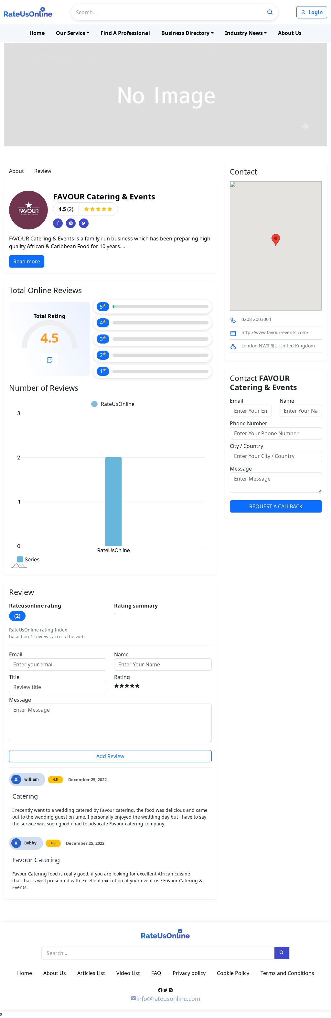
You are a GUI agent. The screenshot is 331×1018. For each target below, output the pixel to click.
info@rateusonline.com (168, 998)
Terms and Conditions (287, 973)
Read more (26, 261)
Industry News (244, 33)
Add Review (110, 756)
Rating (122, 677)
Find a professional (125, 33)
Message (20, 699)
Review (42, 171)
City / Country (246, 446)
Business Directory (185, 33)
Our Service (70, 33)
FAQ (156, 973)
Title (14, 677)
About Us (290, 33)
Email (15, 654)
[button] (276, 240)
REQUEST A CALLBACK (276, 506)
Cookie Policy (233, 973)
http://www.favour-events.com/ (274, 332)
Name (121, 654)
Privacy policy (189, 973)
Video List (128, 973)
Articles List (91, 973)
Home (37, 33)
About (16, 171)
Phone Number (248, 423)
